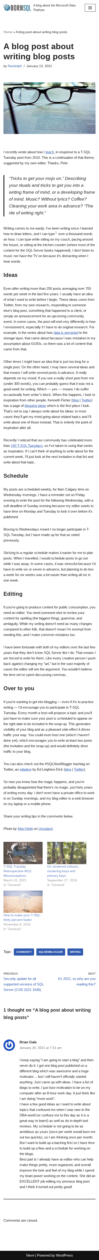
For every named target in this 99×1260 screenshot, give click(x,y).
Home (7, 32)
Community (24, 952)
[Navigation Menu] (90, 8)
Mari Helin (25, 829)
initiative (26, 769)
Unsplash (45, 829)
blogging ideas (35, 406)
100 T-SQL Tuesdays (27, 446)
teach (50, 152)
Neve (30, 1255)
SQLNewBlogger (51, 952)
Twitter (86, 400)
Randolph (15, 66)
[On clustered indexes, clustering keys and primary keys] (66, 853)
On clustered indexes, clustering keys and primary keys (63, 871)
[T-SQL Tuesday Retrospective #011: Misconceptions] (23, 853)
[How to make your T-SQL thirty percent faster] (23, 902)
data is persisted (66, 333)
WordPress (64, 1255)
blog (76, 400)
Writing (75, 952)
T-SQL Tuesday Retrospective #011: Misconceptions (17, 871)
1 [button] (56, 232)
